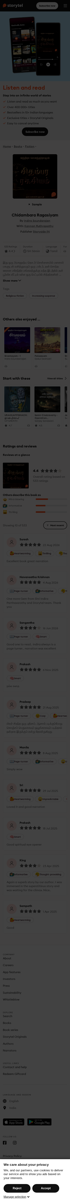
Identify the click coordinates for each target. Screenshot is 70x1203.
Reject (17, 1188)
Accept (46, 1188)
